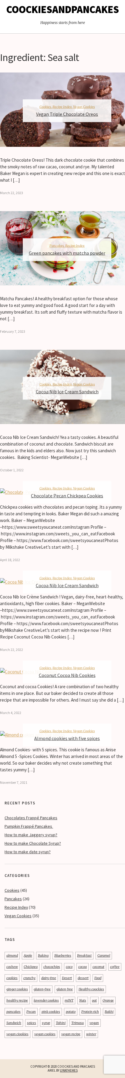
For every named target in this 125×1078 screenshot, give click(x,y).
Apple (28, 955)
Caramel (103, 955)
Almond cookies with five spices (67, 738)
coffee (115, 967)
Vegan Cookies (84, 107)
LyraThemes (69, 1070)
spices (31, 1023)
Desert (67, 978)
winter (91, 1034)
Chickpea (31, 967)
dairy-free (48, 978)
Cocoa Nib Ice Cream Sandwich (67, 391)
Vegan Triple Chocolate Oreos (67, 114)
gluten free (64, 989)
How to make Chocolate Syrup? (33, 843)
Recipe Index (62, 107)
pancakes (13, 1011)
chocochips (51, 967)
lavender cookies (46, 1000)
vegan (94, 1023)
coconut (98, 967)
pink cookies (51, 1011)
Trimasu (77, 1023)
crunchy (29, 978)
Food (97, 978)
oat (94, 1000)
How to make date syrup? (28, 851)
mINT (69, 1000)
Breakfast (84, 955)
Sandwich (13, 1023)
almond (12, 955)
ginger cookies (17, 989)
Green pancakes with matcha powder (67, 253)
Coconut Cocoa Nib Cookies (67, 675)
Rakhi (109, 1011)
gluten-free (42, 989)
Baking (43, 955)
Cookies (45, 107)
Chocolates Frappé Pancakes (31, 817)
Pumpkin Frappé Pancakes (29, 826)
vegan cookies (45, 1034)
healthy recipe (17, 1000)
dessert (83, 978)
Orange (108, 1000)
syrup (46, 1023)
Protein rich (90, 1011)
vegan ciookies (17, 1034)
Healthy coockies (91, 989)
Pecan (31, 1011)
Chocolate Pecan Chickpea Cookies (67, 496)
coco (69, 967)
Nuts (82, 1000)
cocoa (82, 967)
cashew (12, 967)
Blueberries (62, 955)
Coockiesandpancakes (62, 9)
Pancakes (56, 245)
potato (71, 1011)
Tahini (61, 1023)
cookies (12, 978)
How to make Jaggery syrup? (31, 834)
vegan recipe (70, 1034)
